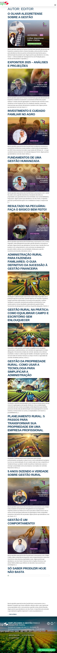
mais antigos (12, 614)
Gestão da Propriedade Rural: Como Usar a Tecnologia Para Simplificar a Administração (27, 368)
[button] (55, 5)
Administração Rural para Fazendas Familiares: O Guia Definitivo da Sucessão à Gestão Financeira (27, 261)
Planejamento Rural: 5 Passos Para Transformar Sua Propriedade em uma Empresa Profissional (26, 423)
